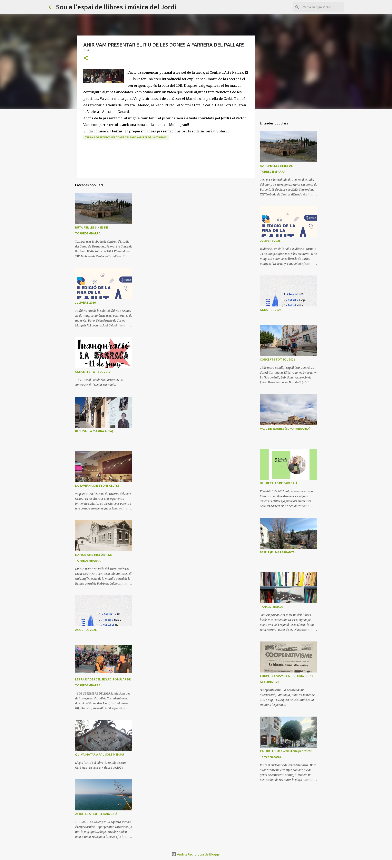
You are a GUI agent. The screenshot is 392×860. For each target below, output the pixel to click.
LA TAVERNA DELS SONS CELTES (97, 485)
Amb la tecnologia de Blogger (198, 854)
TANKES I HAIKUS (271, 606)
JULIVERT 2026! (86, 302)
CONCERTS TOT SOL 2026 (277, 359)
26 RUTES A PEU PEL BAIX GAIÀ (96, 814)
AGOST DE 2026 (86, 629)
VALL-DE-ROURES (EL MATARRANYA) (285, 428)
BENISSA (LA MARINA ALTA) (94, 431)
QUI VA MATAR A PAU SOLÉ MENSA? (99, 754)
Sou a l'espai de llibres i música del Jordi (116, 7)
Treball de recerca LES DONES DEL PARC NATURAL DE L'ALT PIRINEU (126, 137)
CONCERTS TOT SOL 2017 (92, 371)
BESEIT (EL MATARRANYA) (278, 552)
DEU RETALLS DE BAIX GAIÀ (278, 483)
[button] (85, 58)
